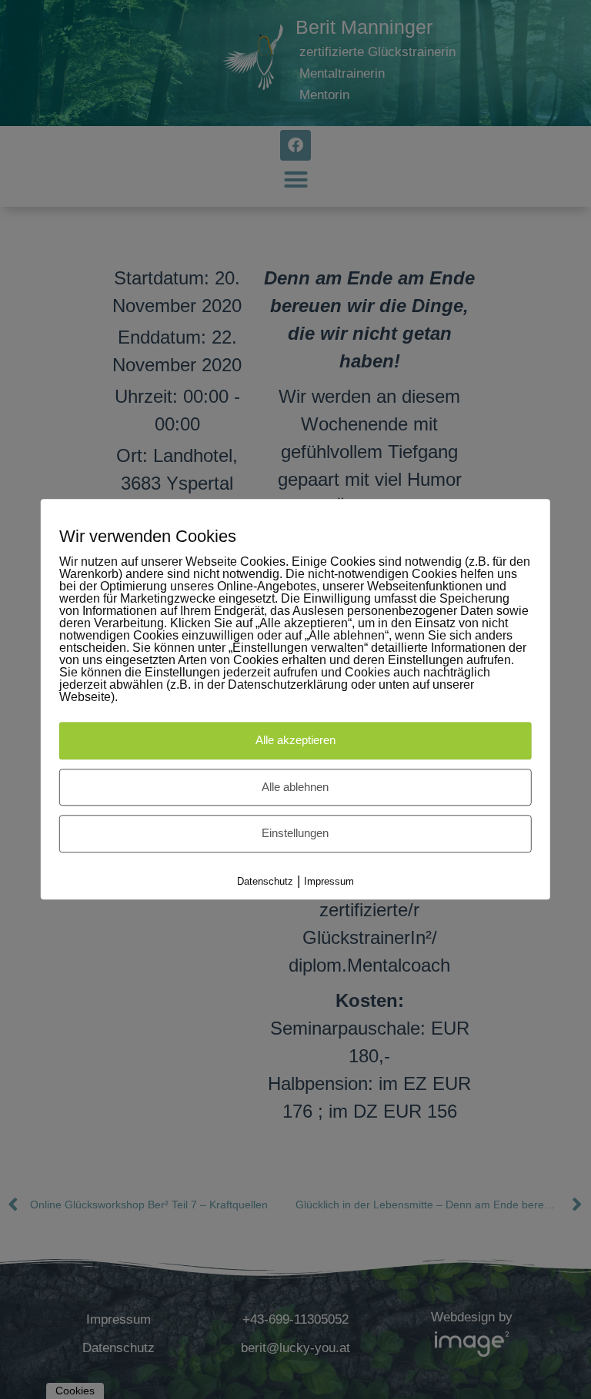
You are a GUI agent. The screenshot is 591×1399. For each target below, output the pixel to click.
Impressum (329, 881)
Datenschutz (265, 881)
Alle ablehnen (295, 786)
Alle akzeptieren (295, 740)
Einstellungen (295, 833)
